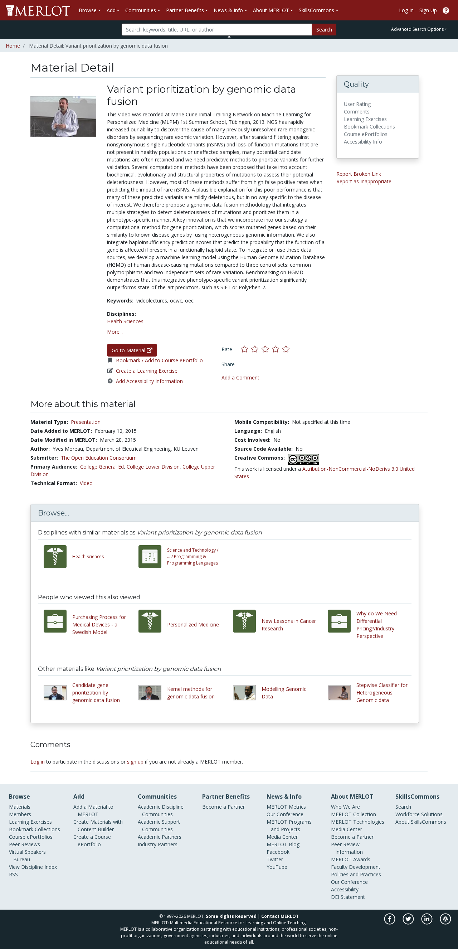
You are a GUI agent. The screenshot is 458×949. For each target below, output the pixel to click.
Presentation (86, 421)
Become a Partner (223, 806)
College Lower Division (153, 466)
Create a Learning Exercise (146, 370)
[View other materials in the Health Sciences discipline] (58, 556)
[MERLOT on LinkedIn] (427, 923)
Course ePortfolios (31, 836)
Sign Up (428, 10)
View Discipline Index (33, 866)
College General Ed (102, 466)
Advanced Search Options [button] (417, 29)
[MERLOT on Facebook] (390, 923)
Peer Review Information (347, 848)
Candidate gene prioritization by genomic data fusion (96, 692)
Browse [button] (88, 10)
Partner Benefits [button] (185, 10)
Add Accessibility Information (149, 381)
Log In (406, 10)
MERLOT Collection (353, 814)
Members (20, 814)
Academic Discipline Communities (161, 810)
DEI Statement (348, 897)
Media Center (282, 836)
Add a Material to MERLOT (93, 810)
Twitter (275, 859)
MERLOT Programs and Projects (289, 825)
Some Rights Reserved (231, 916)
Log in (37, 761)
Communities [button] (140, 10)
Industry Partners (157, 844)
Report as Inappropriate (363, 181)
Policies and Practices (356, 874)
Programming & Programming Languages (192, 556)
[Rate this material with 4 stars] (277, 349)
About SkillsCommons (420, 821)
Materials (19, 806)
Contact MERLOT (280, 916)
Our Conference (285, 814)
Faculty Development (355, 866)
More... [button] (115, 331)
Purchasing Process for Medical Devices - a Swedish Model (99, 624)
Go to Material (129, 350)
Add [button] (111, 10)
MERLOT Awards (350, 859)
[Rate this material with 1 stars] (246, 349)
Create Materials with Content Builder (98, 825)
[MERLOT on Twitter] (408, 923)
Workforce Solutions (419, 814)
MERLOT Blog (283, 844)
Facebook (278, 851)
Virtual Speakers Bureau (27, 855)
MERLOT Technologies (357, 821)
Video (86, 483)
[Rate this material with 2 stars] (256, 349)
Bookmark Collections (34, 829)
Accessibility (345, 889)
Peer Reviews (24, 844)
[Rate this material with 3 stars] (267, 349)
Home (13, 45)
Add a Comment (240, 377)
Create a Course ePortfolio (92, 840)
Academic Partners (159, 836)
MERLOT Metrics (286, 806)
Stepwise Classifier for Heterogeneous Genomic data (382, 692)
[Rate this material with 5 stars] (286, 349)
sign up (135, 761)
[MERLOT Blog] (445, 923)
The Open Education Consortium (99, 457)
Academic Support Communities (159, 825)
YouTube (277, 866)
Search (324, 29)
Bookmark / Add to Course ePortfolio (159, 360)
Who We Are (345, 806)
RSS (13, 874)
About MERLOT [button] (271, 10)
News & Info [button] (228, 10)
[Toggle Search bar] (229, 36)
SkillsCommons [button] (316, 10)
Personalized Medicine (193, 624)
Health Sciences (125, 321)
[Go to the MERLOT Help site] (446, 10)
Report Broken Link (358, 173)
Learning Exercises (30, 821)
